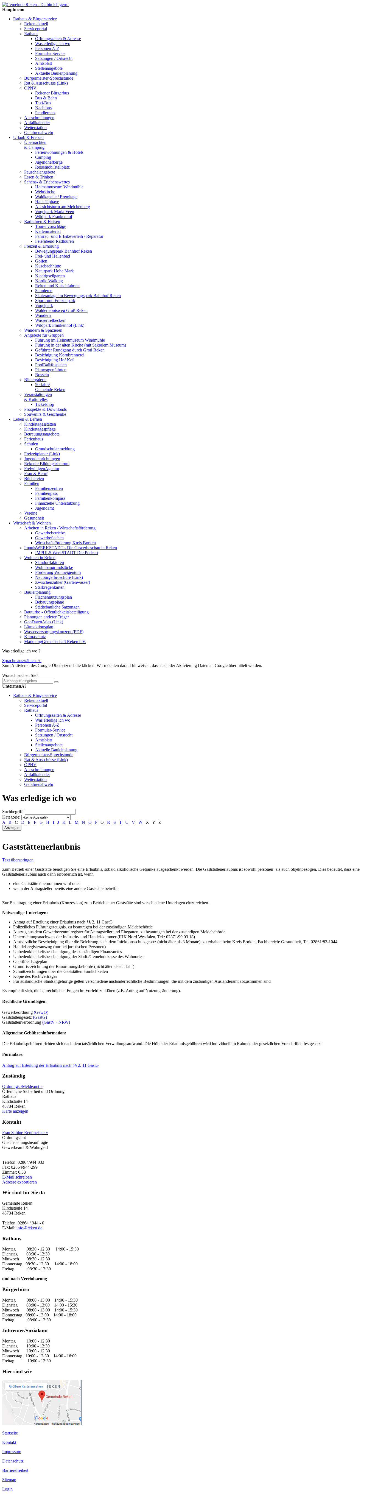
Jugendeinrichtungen (42, 458)
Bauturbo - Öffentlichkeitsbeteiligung (56, 612)
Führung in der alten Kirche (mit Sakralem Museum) (80, 345)
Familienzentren (49, 488)
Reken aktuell (36, 23)
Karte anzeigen (15, 1111)
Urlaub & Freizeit (28, 137)
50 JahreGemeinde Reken (50, 387)
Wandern (43, 315)
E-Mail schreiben (17, 1177)
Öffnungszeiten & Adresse (58, 38)
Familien (31, 483)
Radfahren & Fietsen (42, 221)
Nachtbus (43, 107)
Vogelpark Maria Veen (54, 211)
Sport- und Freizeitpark (55, 300)
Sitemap (9, 1479)
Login (7, 1489)
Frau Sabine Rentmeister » (25, 1132)
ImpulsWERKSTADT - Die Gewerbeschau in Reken (70, 547)
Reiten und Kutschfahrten (57, 285)
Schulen (31, 444)
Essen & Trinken (38, 177)
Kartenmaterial (48, 231)
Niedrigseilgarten (50, 275)
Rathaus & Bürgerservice (35, 18)
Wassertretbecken (50, 320)
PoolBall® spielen (51, 364)
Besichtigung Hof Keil (54, 360)
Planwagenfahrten (50, 369)
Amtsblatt (43, 63)
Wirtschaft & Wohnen (32, 523)
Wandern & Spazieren (43, 330)
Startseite (10, 1433)
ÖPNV (30, 88)
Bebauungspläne (49, 602)
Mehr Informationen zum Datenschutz (35, 670)
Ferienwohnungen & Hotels (59, 152)
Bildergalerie (35, 379)
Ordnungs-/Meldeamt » (22, 1086)
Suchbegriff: (13, 811)
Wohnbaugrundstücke (54, 567)
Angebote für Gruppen (44, 335)
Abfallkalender (37, 122)
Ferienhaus (33, 439)
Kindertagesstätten (40, 424)
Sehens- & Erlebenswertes (47, 182)
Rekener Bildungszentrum (46, 463)
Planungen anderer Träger (46, 617)
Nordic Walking (49, 280)
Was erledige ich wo (52, 43)
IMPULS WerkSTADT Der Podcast (66, 552)
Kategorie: (11, 817)
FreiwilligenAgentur (41, 468)
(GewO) (41, 1012)
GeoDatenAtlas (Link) (43, 621)
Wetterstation (35, 127)
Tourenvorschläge (50, 226)
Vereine (30, 513)
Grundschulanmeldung (55, 448)
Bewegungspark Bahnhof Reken (63, 251)
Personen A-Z (47, 48)
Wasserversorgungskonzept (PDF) (53, 631)
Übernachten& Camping (35, 145)
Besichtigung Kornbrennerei (59, 355)
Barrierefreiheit (15, 1470)
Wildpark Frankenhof (53, 216)
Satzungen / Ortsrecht (53, 58)
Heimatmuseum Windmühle (59, 187)
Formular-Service (50, 53)
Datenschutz (13, 1461)
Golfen (41, 261)
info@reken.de (29, 1228)
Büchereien (34, 478)
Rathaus (31, 33)
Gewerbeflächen (49, 537)
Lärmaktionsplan (38, 626)
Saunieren (43, 290)
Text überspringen (17, 860)
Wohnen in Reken (39, 557)
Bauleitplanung (37, 592)
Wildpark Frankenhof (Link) (59, 325)
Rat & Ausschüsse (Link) (46, 83)
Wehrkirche (45, 191)
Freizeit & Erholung (41, 246)
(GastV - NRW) (56, 1022)
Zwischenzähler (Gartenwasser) (62, 582)
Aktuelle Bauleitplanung (56, 73)
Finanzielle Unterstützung (57, 503)
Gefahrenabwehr (38, 132)
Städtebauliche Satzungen (57, 607)
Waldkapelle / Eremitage (56, 196)
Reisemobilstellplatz (52, 167)
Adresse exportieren (19, 1182)
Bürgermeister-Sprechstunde (48, 78)
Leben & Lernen (27, 419)
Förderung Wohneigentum (58, 572)
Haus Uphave (47, 201)
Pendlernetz (45, 112)
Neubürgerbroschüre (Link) (59, 577)
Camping (43, 157)
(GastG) (40, 1017)
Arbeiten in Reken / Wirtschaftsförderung (60, 528)
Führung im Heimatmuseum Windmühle (70, 340)
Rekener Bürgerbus (52, 93)
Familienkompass (50, 498)
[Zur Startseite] (35, 4)
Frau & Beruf (35, 473)
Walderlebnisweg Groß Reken (61, 310)
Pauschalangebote (39, 172)
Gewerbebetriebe (50, 533)
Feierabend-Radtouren (54, 241)
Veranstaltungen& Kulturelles (38, 397)
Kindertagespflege (40, 429)
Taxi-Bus (43, 103)
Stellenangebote (49, 68)
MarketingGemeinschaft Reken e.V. (55, 641)
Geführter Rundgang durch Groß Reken (70, 350)
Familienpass (46, 493)
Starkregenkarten (50, 587)
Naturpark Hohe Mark (54, 271)
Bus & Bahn (46, 98)
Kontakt (9, 1442)
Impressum (11, 1451)
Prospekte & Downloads (45, 409)
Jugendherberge (49, 162)
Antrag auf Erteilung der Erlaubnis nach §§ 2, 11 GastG (50, 1065)
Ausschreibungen (39, 117)
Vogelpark (44, 305)
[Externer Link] (42, 1423)
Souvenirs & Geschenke (45, 414)
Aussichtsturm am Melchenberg (62, 206)
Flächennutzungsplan (53, 597)
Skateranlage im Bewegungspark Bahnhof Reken (78, 295)
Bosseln (42, 374)
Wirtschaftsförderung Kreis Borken (65, 542)
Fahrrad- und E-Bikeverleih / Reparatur (69, 236)
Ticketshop (44, 404)
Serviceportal (35, 28)
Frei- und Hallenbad (52, 256)
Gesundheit (34, 518)
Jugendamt (44, 508)
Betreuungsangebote (42, 434)
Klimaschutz (35, 636)
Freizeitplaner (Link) (42, 453)
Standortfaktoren (49, 562)
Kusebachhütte (48, 266)
